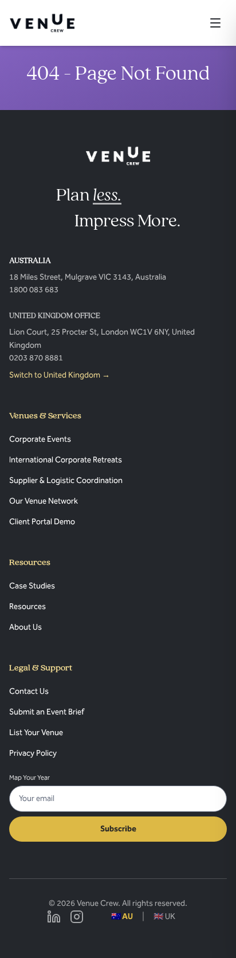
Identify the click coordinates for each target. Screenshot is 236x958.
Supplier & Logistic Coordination (66, 480)
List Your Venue (36, 732)
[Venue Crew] (118, 155)
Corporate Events (40, 439)
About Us (25, 627)
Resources (27, 606)
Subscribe (118, 829)
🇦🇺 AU (122, 916)
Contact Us (29, 691)
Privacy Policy (33, 753)
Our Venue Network (43, 501)
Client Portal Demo (42, 522)
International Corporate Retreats (65, 460)
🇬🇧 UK (164, 916)
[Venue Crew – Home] (42, 22)
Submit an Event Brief (46, 712)
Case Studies (32, 586)
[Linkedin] (54, 917)
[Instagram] (77, 917)
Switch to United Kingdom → (59, 375)
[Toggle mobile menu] (215, 22)
